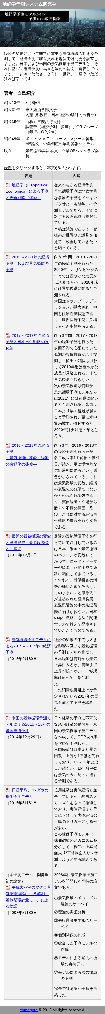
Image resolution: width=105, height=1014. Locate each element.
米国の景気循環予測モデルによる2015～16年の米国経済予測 (28, 724)
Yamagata (29, 1010)
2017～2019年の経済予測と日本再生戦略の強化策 (27, 341)
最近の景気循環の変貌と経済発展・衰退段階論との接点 (28, 542)
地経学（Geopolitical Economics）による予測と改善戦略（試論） (27, 191)
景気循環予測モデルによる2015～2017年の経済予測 (28, 645)
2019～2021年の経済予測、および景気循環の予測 (27, 263)
